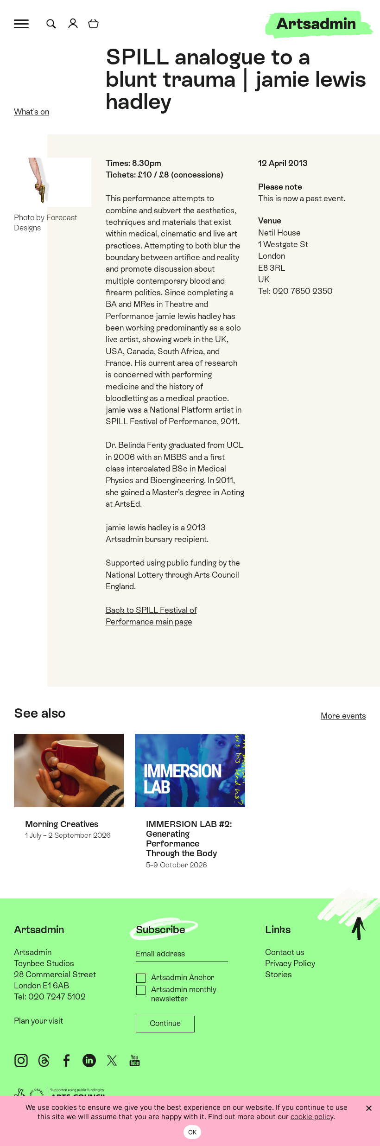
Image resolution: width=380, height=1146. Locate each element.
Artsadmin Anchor (182, 977)
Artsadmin (32, 952)
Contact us (284, 952)
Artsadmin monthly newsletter (183, 994)
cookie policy (312, 1116)
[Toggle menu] (22, 23)
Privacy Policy (290, 963)
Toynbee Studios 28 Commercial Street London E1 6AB (55, 974)
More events (343, 715)
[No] (368, 1108)
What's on (31, 111)
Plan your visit (38, 1020)
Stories (278, 974)
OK (192, 1132)
